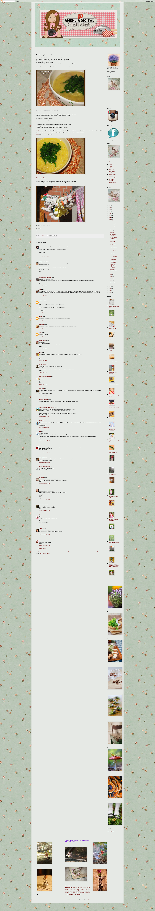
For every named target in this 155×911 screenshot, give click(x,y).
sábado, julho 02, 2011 (43, 285)
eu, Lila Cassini (42, 364)
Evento (71, 891)
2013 (110, 215)
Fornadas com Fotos (112, 177)
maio (111, 276)
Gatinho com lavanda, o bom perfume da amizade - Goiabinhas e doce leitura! (114, 578)
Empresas (110, 183)
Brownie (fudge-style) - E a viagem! (113, 508)
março (111, 280)
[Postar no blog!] (51, 236)
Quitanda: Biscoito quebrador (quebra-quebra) (113, 238)
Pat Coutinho (42, 504)
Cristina (41, 420)
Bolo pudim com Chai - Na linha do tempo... (113, 339)
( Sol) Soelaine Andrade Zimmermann (47, 407)
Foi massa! (112, 232)
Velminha (41, 528)
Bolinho (78, 889)
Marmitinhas (111, 172)
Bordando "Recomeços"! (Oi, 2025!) (114, 307)
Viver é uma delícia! (112, 474)
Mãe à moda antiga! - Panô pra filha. (113, 531)
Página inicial (70, 551)
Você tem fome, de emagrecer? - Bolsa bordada (114, 441)
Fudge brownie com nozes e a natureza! (114, 408)
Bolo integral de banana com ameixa (114, 385)
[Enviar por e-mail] (50, 236)
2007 (110, 292)
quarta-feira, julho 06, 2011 (44, 462)
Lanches (110, 167)
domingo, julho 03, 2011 (44, 416)
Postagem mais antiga (99, 551)
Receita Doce (68, 894)
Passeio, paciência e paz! (113, 452)
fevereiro (112, 282)
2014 (110, 213)
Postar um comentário (42, 548)
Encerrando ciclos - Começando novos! (112, 430)
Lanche (80, 891)
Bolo (82, 889)
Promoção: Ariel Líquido (113, 242)
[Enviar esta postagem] (47, 235)
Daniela (41, 316)
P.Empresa (87, 892)
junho (111, 274)
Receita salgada (76, 894)
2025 (110, 205)
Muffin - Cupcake (80, 892)
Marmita (85, 891)
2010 (110, 286)
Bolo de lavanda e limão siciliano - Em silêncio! (113, 485)
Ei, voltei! (110, 350)
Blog (109, 161)
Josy (40, 289)
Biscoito (74, 889)
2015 (110, 211)
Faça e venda (75, 891)
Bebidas (110, 166)
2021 (110, 207)
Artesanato (67, 889)
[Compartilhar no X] (53, 236)
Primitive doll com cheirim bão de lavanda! (113, 520)
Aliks (40, 332)
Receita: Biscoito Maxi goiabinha (113, 255)
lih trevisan (41, 477)
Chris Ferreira (42, 488)
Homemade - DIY (112, 176)
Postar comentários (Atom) (44, 553)
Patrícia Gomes (42, 261)
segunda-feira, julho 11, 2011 (45, 545)
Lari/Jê (40, 352)
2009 (110, 288)
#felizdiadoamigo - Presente (113, 245)
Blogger (88, 899)
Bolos (110, 163)
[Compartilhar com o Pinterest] (56, 236)
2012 (110, 217)
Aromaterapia (76, 887)
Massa (88, 891)
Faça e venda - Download (111, 180)
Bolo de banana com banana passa (114, 258)
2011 (110, 219)
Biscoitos (110, 164)
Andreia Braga (42, 245)
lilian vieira (41, 388)
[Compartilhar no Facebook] (54, 236)
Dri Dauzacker (42, 445)
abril (111, 278)
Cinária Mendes (42, 340)
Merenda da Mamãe (112, 174)
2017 (110, 209)
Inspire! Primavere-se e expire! (114, 542)
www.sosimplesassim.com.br (45, 376)
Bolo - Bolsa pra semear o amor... (113, 362)
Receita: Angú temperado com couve (113, 270)
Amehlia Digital (68, 887)
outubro (111, 224)
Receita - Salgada (112, 171)
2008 (110, 290)
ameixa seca (41, 324)
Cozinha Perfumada (43, 399)
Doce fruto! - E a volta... (113, 328)
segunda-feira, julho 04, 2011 (45, 440)
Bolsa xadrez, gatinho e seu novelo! (113, 497)
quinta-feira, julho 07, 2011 (44, 524)
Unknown (41, 300)
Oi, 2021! (110, 317)
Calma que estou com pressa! (45, 277)
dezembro (112, 220)
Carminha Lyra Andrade (44, 466)
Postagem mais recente (40, 551)
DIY (69, 891)
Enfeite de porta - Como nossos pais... (113, 373)
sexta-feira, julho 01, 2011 (44, 256)
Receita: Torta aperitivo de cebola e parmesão (112, 265)
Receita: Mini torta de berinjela (113, 248)
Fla (40, 431)
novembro (112, 223)
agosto (111, 228)
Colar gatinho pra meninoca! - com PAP (114, 396)
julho (111, 230)
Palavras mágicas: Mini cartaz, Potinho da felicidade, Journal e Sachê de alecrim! (114, 565)
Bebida (71, 889)
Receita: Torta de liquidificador (113, 261)
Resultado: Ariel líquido (113, 235)
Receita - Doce (111, 169)
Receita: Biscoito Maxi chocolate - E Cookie (113, 252)
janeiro (111, 284)
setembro (112, 226)
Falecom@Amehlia (112, 182)
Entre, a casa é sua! (112, 418)
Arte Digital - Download (85, 887)
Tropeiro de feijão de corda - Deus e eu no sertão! (113, 553)
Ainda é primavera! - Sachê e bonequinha (114, 463)
